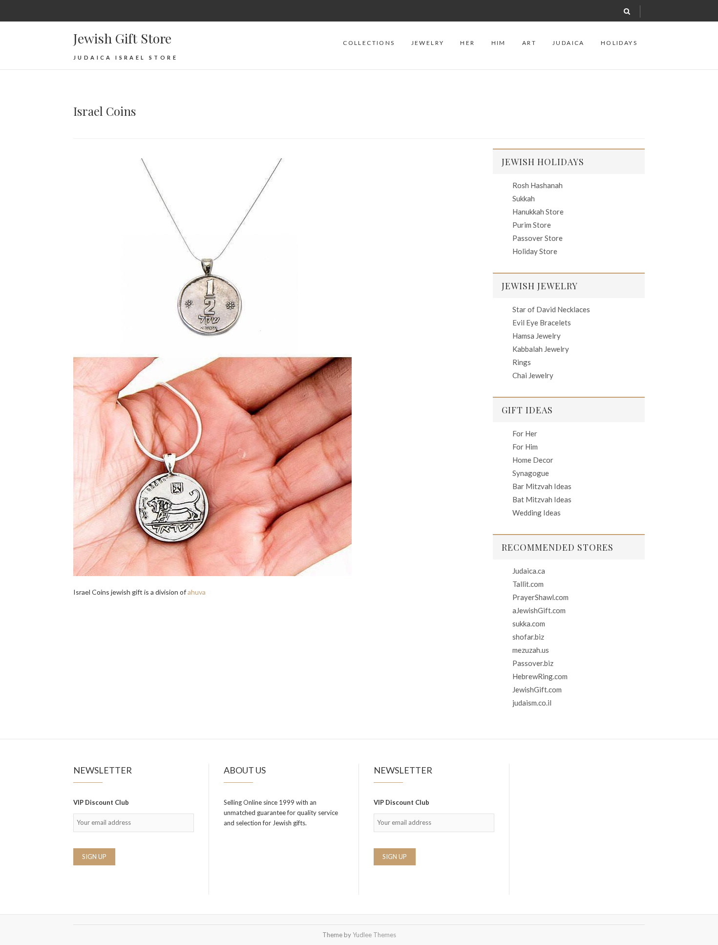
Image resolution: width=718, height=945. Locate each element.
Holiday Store (534, 251)
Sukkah (523, 198)
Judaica (568, 42)
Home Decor (532, 459)
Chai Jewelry (532, 375)
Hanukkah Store (538, 211)
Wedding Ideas (536, 512)
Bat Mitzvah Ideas (541, 499)
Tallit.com (528, 584)
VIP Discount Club (101, 802)
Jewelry (427, 42)
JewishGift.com (537, 689)
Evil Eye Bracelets (541, 322)
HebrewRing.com (540, 676)
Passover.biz (532, 663)
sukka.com (528, 623)
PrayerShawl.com (540, 597)
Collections (369, 42)
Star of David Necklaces (551, 309)
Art (529, 42)
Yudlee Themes (374, 935)
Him (498, 42)
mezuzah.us (530, 649)
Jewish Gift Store (122, 38)
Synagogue (530, 473)
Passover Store (537, 238)
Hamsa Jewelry (536, 335)
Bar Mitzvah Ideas (541, 486)
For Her (524, 433)
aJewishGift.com (539, 610)
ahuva (197, 592)
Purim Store (531, 224)
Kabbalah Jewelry (540, 348)
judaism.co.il (531, 702)
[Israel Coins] (273, 367)
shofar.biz (528, 636)
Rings (521, 362)
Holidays (619, 42)
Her (467, 42)
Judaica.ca (528, 570)
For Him (525, 446)
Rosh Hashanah (537, 185)
